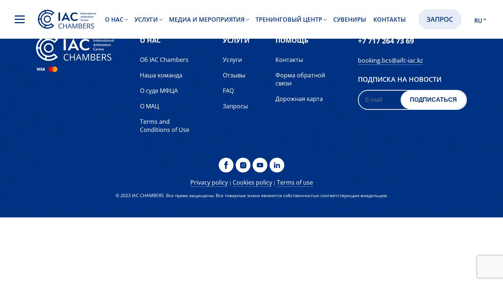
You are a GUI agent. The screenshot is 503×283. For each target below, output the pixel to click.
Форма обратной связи (300, 79)
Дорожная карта (299, 99)
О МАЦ (149, 106)
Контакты (389, 19)
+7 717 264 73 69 (386, 41)
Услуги (146, 19)
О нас (114, 19)
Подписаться (433, 100)
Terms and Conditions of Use (164, 126)
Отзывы (234, 75)
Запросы (235, 106)
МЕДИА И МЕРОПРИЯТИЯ (207, 19)
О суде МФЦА (159, 91)
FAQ (228, 91)
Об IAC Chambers (164, 60)
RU (478, 21)
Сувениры (349, 19)
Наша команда (161, 75)
